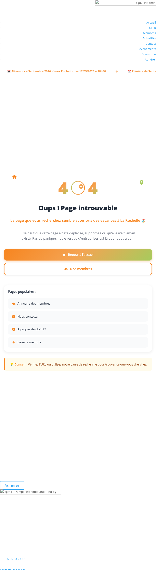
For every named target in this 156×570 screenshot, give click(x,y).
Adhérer (150, 59)
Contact (151, 43)
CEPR (152, 28)
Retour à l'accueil (81, 254)
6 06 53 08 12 (16, 559)
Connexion (149, 54)
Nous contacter (28, 316)
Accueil (151, 22)
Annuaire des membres (33, 303)
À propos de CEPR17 (31, 329)
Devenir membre (29, 342)
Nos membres (81, 269)
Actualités (149, 38)
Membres (149, 33)
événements (147, 49)
